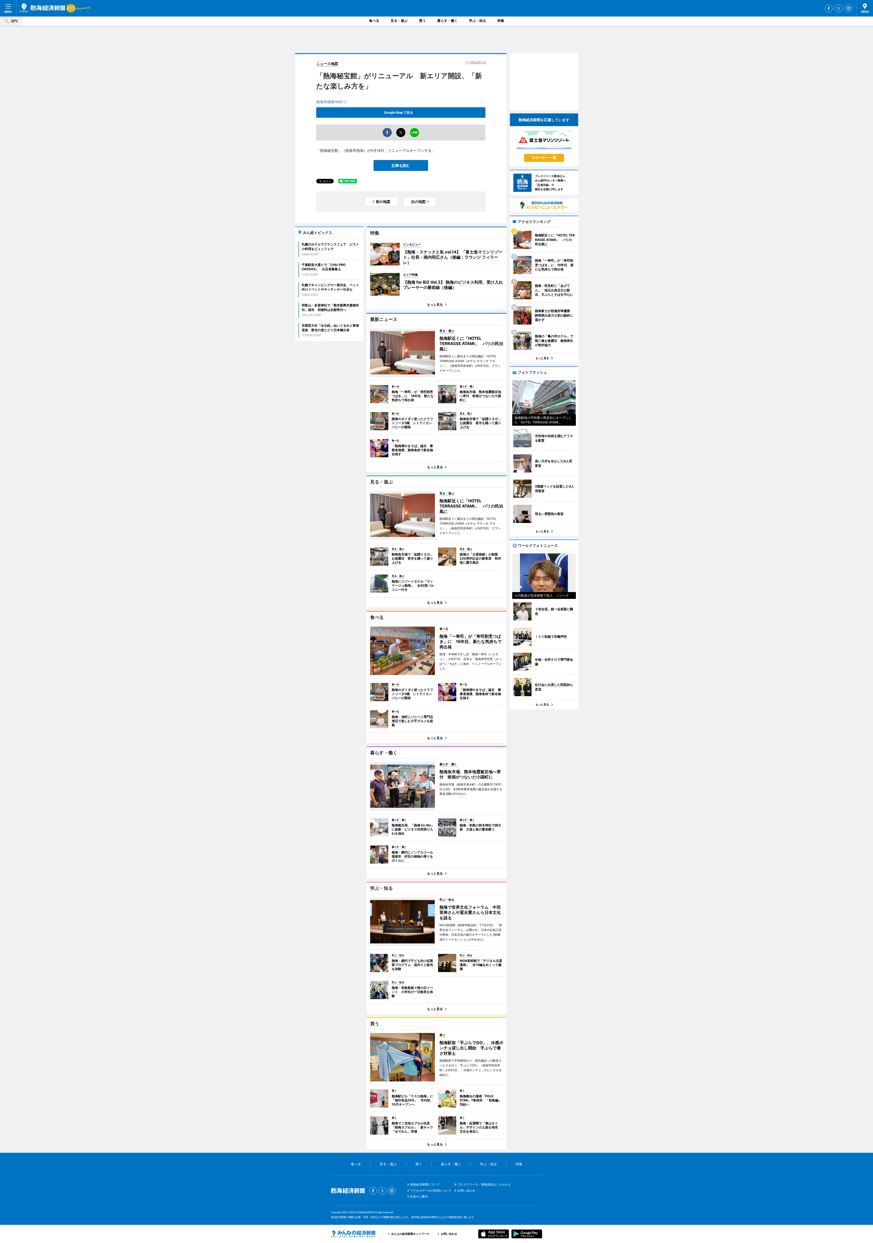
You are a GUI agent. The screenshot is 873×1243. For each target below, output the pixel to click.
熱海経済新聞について (425, 1184)
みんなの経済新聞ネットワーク (353, 1233)
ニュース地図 (327, 63)
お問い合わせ (466, 1190)
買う (422, 20)
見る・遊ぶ (399, 20)
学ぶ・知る (477, 20)
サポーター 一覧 (544, 158)
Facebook (829, 8)
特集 (500, 20)
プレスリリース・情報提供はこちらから (484, 1184)
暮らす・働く (447, 20)
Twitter (839, 8)
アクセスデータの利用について (431, 1190)
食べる (374, 20)
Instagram (849, 8)
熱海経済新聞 (42, 8)
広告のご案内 (419, 1196)
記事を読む (401, 165)
